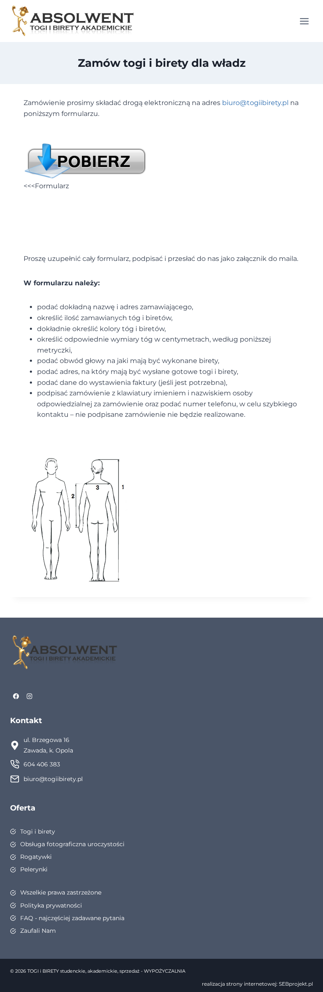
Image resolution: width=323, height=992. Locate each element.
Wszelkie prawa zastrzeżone (60, 892)
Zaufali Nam (38, 930)
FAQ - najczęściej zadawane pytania (72, 918)
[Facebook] (16, 696)
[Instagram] (29, 696)
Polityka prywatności (51, 905)
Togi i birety (37, 831)
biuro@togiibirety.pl (255, 103)
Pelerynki (34, 869)
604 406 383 (42, 764)
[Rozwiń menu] (304, 21)
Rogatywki (36, 856)
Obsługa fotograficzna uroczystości (72, 844)
